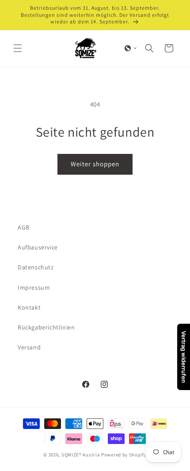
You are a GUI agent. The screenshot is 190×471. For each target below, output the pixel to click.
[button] (17, 48)
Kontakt (29, 307)
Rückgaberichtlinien (46, 327)
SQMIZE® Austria (80, 455)
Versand (29, 347)
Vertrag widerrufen (183, 357)
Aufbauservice (38, 247)
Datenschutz (36, 267)
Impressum (34, 287)
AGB (24, 227)
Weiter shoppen (95, 164)
